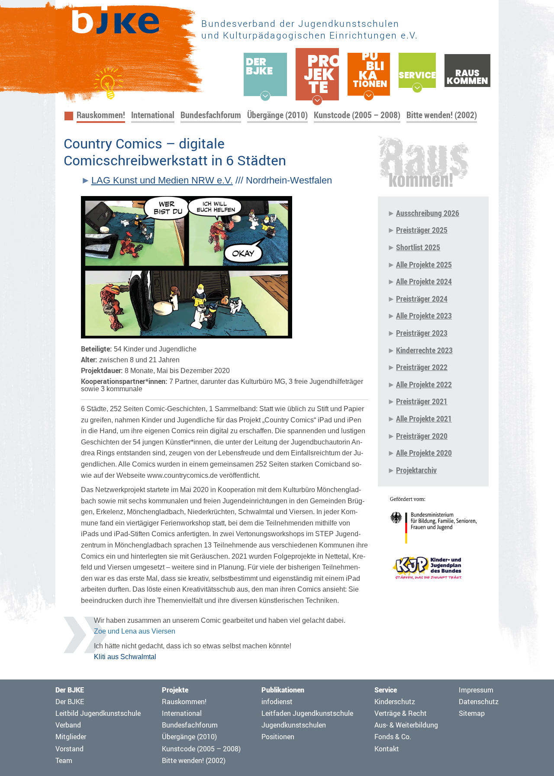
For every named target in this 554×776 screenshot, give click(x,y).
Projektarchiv (416, 470)
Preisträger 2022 (422, 367)
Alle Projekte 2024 (424, 281)
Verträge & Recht (400, 713)
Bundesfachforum (210, 115)
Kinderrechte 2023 (424, 350)
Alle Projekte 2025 (424, 264)
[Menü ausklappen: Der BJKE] (265, 96)
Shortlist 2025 (418, 247)
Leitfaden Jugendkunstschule (307, 713)
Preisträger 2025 (422, 230)
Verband (68, 725)
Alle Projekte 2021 (424, 418)
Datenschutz (479, 701)
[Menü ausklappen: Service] (417, 88)
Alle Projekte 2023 (424, 315)
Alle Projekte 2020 (424, 453)
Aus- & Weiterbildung (406, 725)
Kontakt (386, 748)
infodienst (277, 701)
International (152, 115)
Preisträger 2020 (422, 436)
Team (63, 760)
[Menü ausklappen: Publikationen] (369, 95)
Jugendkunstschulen (293, 725)
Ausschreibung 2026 (427, 213)
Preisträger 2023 (422, 333)
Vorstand (69, 748)
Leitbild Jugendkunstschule (98, 713)
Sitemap (472, 713)
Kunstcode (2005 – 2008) (357, 115)
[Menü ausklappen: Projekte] (317, 100)
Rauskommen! (101, 115)
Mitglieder (70, 736)
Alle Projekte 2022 (424, 384)
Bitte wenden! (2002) (441, 115)
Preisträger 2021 (422, 401)
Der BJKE (69, 701)
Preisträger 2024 (422, 298)
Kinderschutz (394, 701)
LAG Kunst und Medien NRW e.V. (162, 180)
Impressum (476, 690)
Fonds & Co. (392, 736)
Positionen (277, 736)
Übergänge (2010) (277, 115)
